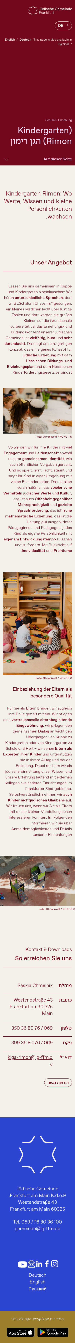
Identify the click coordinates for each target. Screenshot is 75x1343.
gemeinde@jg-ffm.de (37, 1229)
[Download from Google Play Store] (53, 1332)
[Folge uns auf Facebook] (47, 1264)
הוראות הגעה (58, 1082)
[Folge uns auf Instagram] (54, 1264)
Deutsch (25, 40)
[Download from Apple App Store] (20, 1332)
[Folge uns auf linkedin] (39, 1264)
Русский (63, 44)
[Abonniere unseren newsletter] (31, 1264)
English (10, 40)
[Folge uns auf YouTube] (22, 1264)
